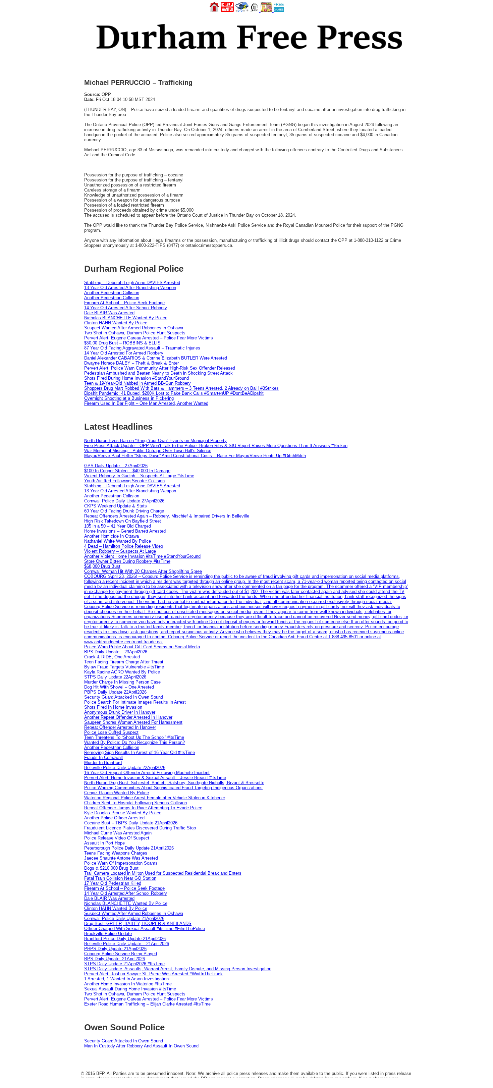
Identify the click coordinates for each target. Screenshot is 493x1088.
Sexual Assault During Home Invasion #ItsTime (130, 988)
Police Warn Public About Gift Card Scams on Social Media (142, 646)
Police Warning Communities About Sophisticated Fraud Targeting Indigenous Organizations (173, 787)
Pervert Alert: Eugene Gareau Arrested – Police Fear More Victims (148, 337)
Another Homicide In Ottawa (111, 536)
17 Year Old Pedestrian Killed (112, 883)
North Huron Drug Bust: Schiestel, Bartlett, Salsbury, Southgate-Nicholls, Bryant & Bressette (174, 782)
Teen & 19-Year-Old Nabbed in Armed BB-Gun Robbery (137, 383)
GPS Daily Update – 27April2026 (116, 465)
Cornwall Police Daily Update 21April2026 (124, 918)
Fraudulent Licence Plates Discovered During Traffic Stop (140, 827)
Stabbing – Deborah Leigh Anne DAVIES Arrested (132, 282)
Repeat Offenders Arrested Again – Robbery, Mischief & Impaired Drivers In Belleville (166, 516)
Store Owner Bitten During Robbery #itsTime (127, 561)
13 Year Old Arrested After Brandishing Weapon (130, 287)
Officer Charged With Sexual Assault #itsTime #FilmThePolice (144, 928)
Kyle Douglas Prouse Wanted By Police (122, 812)
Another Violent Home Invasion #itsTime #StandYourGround (142, 556)
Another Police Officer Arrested (114, 817)
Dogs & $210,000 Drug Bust (111, 868)
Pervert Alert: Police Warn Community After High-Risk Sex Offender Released (159, 368)
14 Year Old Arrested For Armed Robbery (123, 353)
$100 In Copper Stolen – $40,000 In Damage (127, 470)
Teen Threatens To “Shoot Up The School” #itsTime (134, 737)
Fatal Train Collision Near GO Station (120, 878)
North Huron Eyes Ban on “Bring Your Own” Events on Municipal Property (155, 440)
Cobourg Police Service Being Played (120, 953)
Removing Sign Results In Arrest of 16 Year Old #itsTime (139, 752)
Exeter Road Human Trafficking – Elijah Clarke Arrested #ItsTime (147, 1004)
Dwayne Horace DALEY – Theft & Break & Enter (131, 363)
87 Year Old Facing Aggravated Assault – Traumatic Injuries (142, 347)
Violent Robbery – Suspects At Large (120, 551)
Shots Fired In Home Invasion (113, 707)
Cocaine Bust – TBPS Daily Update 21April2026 (130, 822)
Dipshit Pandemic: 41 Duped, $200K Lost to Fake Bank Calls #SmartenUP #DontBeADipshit (174, 393)
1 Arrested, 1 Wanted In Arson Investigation (126, 978)
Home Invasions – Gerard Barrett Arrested (125, 531)
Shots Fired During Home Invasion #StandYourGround (136, 378)
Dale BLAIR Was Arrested (109, 312)
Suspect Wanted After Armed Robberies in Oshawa (133, 327)
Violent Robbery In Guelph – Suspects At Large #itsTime (139, 475)
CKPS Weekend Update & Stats (115, 505)
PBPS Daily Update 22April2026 (115, 692)
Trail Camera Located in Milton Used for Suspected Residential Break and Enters (162, 873)
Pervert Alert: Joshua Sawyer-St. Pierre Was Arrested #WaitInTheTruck (153, 973)
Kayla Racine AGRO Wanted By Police (122, 671)
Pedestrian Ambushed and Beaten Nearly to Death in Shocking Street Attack (158, 373)
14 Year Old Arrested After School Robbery (125, 307)
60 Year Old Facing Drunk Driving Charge (124, 510)
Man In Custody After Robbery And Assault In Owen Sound (141, 1045)
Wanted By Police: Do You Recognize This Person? (134, 742)
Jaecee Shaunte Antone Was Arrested (121, 858)
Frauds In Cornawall (103, 757)
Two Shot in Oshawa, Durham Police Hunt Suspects (134, 332)
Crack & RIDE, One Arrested (112, 656)
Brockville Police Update (108, 933)
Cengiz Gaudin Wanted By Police (116, 792)
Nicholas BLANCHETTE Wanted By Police (125, 317)
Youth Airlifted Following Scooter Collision (124, 480)
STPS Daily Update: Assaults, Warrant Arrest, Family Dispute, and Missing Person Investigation (177, 968)
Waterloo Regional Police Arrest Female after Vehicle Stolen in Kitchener (154, 797)
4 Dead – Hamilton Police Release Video (123, 546)
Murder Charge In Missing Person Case (122, 682)
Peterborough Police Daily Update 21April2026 (129, 848)
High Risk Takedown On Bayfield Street (122, 521)
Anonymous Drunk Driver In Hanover (119, 712)
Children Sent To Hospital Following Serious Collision (135, 802)
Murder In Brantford (103, 762)
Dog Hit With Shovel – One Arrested (119, 687)
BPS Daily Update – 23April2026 (115, 651)
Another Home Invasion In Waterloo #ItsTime (128, 983)
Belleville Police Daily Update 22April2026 (124, 767)
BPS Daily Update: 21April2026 (114, 958)
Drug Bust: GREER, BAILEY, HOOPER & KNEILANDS (137, 923)
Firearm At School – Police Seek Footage (124, 302)
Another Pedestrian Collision (111, 292)
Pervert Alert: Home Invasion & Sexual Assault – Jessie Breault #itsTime (155, 777)
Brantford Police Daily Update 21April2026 (125, 938)
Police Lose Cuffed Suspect (111, 732)
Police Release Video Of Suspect (116, 837)
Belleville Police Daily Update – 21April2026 (126, 943)
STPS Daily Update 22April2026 (115, 676)
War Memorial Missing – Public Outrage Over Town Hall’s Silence (147, 450)
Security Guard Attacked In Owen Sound (123, 697)
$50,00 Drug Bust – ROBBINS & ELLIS (122, 342)
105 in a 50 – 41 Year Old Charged (117, 526)
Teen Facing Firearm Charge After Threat (123, 661)
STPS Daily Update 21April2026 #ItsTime (124, 963)
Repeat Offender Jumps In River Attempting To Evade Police (143, 807)
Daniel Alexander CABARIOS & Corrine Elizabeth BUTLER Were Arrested (155, 358)
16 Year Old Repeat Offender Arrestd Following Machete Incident (147, 772)
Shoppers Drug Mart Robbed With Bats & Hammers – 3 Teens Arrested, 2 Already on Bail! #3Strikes (181, 388)
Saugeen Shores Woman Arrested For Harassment (133, 722)
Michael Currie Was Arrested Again (118, 832)
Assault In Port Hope (104, 843)
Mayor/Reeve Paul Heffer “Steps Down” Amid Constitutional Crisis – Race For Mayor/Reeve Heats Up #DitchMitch (195, 455)
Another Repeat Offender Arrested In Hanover (128, 717)
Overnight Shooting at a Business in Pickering (129, 398)
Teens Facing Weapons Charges (115, 853)
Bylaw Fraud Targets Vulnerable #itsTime (124, 666)
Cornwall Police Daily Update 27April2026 (124, 500)
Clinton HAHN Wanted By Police (115, 322)
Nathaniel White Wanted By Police (117, 541)
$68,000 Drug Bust (102, 566)
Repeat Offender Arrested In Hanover (120, 727)
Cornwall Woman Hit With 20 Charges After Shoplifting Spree (143, 571)
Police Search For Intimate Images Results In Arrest (135, 702)
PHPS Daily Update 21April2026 (115, 948)
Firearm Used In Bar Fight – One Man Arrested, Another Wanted (146, 403)
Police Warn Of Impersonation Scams (121, 863)
